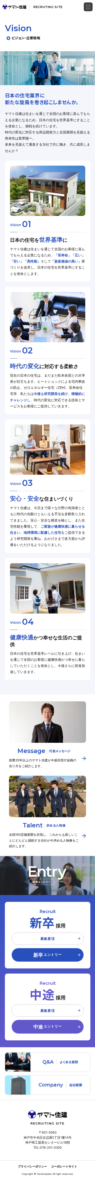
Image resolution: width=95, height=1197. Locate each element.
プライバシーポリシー (32, 1166)
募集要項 (47, 938)
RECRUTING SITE (48, 7)
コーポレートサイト (64, 1166)
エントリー (47, 955)
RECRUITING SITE (47, 1123)
